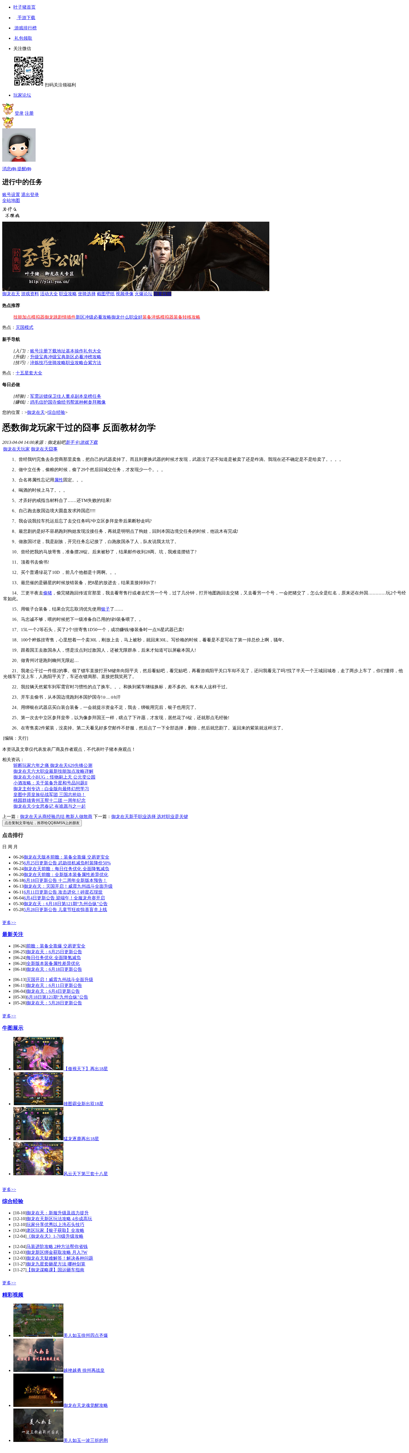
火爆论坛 (143, 293)
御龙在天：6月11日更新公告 (54, 985)
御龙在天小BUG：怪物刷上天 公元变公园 (54, 777)
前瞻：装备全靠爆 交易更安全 (55, 946)
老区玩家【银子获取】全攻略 (55, 1230)
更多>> (9, 922)
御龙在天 (11, 293)
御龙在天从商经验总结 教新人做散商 (56, 816)
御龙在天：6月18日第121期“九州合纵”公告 (66, 903)
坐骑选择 (87, 293)
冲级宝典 (57, 356)
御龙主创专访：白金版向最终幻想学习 (51, 788)
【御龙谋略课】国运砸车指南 (55, 1269)
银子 (105, 609)
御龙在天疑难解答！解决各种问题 (59, 1258)
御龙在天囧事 (44, 449)
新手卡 (72, 442)
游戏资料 (30, 293)
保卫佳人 (57, 396)
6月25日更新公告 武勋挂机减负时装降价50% (67, 863)
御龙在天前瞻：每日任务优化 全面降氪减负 (66, 868)
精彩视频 (12, 1295)
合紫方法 (92, 362)
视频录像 (125, 293)
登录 (19, 113)
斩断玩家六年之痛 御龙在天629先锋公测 (52, 765)
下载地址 (57, 351)
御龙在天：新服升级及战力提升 (57, 1213)
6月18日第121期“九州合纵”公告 (57, 997)
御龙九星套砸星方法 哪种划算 (55, 1264)
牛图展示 (12, 1028)
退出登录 (30, 194)
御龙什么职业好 (126, 317)
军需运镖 (39, 396)
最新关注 (12, 934)
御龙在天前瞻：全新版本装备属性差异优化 (66, 874)
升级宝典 (39, 356)
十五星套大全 (29, 373)
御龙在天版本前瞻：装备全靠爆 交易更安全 (66, 857)
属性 (58, 479)
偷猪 (47, 593)
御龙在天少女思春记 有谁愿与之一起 (49, 806)
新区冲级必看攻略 (93, 317)
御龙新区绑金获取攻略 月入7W (56, 1252)
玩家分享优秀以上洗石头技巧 (55, 1224)
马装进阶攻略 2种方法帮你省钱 (57, 1246)
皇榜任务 (92, 396)
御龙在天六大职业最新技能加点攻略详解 (53, 771)
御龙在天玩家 (16, 449)
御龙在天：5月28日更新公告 (54, 1003)
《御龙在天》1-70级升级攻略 (54, 1236)
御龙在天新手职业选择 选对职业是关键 (149, 816)
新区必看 (74, 356)
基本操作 (74, 351)
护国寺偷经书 (56, 402)
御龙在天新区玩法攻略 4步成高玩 (59, 1218)
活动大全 (49, 293)
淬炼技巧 (39, 362)
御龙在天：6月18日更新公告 (54, 969)
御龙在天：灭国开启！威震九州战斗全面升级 (68, 886)
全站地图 (11, 200)
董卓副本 (74, 396)
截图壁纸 (106, 293)
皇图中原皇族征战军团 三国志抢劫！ (49, 794)
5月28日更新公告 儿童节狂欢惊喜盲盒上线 (65, 909)
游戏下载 (89, 442)
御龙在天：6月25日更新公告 (54, 951)
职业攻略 (68, 293)
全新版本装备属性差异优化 (53, 963)
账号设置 (11, 194)
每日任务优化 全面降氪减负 (53, 957)
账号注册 (39, 351)
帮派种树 (79, 402)
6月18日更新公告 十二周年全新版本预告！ (65, 880)
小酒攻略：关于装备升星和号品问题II (50, 783)
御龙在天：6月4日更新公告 (53, 991)
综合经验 (56, 412)
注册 (29, 113)
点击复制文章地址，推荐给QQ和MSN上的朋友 (42, 823)
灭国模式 (24, 327)
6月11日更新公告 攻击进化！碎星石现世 (63, 892)
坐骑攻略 (57, 362)
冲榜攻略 (92, 356)
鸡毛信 (36, 402)
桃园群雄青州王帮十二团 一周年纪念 (49, 800)
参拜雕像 (97, 402)
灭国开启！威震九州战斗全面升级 (59, 979)
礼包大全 (92, 351)
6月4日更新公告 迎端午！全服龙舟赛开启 (64, 898)
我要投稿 (162, 293)
